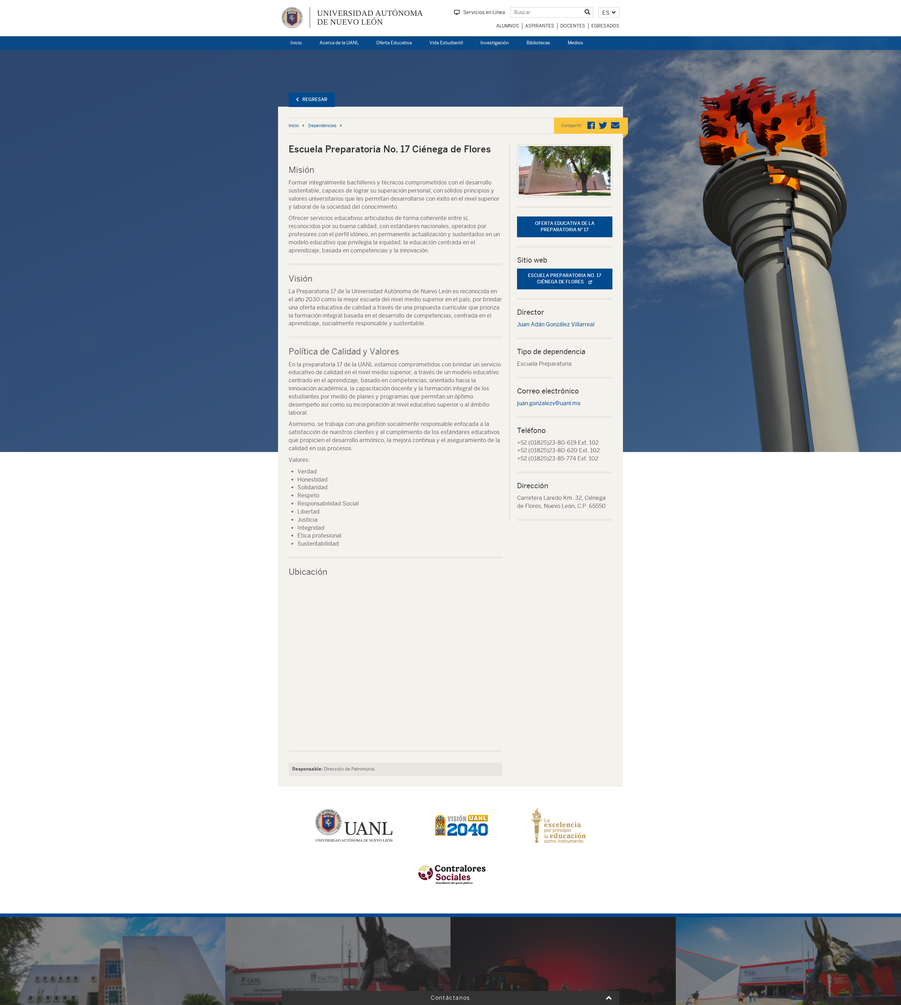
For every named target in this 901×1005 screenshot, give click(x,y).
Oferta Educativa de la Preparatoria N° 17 (564, 227)
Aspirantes (539, 26)
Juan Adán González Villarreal (555, 324)
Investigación (494, 42)
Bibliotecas (538, 42)
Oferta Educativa (394, 42)
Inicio (296, 42)
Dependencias (322, 125)
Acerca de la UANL (339, 42)
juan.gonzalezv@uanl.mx (548, 403)
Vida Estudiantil (446, 42)
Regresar (314, 99)
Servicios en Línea (484, 12)
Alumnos (507, 26)
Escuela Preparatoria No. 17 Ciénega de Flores (564, 279)
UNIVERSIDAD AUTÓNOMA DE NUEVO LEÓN (370, 17)
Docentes (572, 26)
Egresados (605, 26)
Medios (575, 42)
